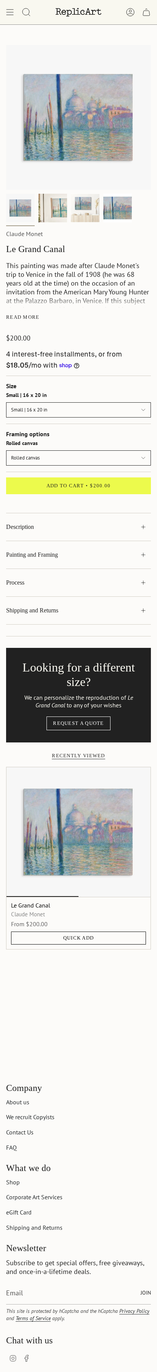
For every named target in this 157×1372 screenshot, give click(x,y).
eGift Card (19, 1212)
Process (15, 582)
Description (20, 527)
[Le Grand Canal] (78, 832)
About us (17, 1102)
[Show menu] (10, 12)
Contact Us (20, 1132)
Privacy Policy (134, 1310)
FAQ (11, 1147)
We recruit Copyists (30, 1117)
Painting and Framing (32, 554)
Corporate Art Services (34, 1197)
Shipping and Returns (32, 610)
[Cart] (146, 12)
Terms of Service (33, 1318)
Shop (13, 1182)
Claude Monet (24, 234)
